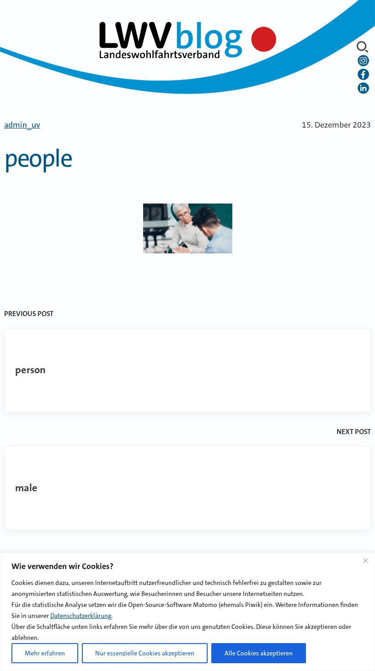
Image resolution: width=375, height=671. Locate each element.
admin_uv (22, 124)
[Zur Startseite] (187, 38)
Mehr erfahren (45, 653)
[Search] (362, 47)
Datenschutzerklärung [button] (80, 616)
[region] (187, 612)
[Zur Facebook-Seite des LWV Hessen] (363, 74)
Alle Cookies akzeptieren (259, 653)
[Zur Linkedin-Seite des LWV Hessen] (363, 88)
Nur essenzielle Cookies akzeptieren (144, 653)
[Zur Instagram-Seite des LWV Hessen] (363, 60)
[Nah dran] (365, 560)
